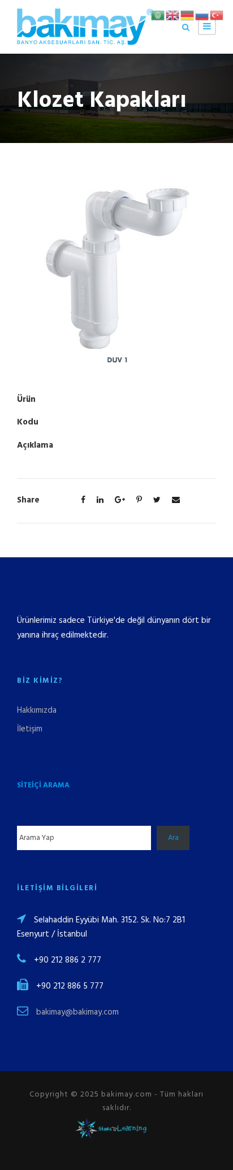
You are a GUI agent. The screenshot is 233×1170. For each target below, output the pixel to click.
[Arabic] (158, 15)
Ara (173, 838)
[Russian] (202, 15)
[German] (187, 15)
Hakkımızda (37, 710)
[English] (173, 15)
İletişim (29, 729)
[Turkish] (217, 15)
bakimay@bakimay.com (77, 1012)
